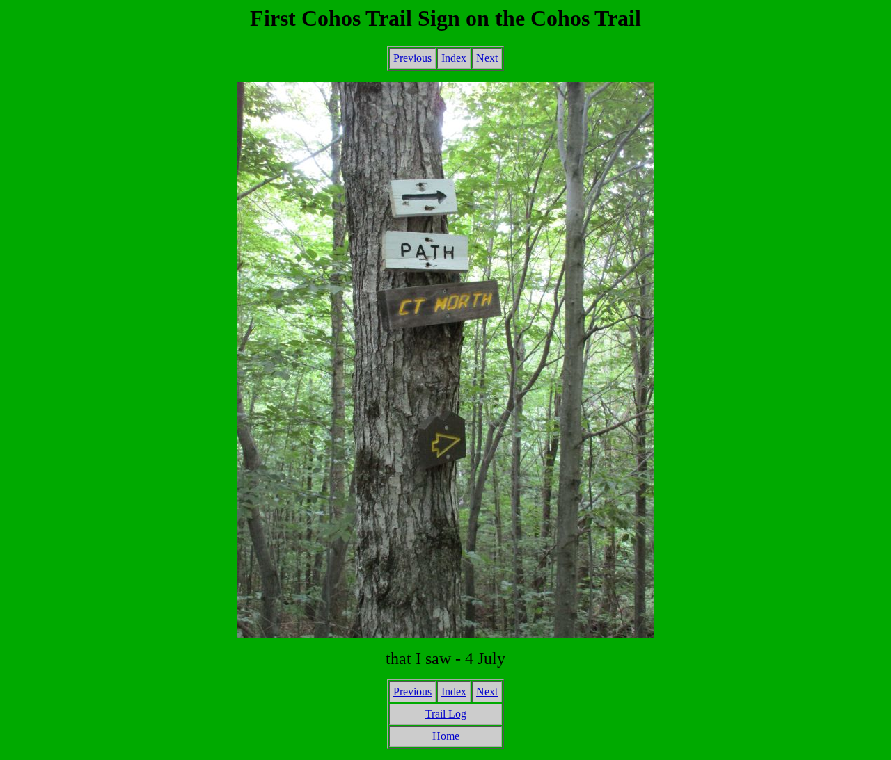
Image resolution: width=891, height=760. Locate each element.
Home (445, 736)
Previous (412, 58)
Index (453, 58)
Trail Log (445, 714)
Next (487, 58)
